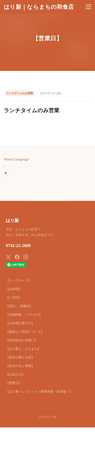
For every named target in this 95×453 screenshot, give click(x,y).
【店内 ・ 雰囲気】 (19, 306)
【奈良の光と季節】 (20, 366)
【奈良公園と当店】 (20, 357)
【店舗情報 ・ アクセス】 (24, 314)
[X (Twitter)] (8, 257)
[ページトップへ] (84, 446)
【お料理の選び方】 (20, 323)
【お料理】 (14, 289)
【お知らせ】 (15, 374)
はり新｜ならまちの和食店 (39, 7)
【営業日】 (14, 383)
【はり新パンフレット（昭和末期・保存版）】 (39, 391)
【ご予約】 (14, 297)
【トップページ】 (18, 280)
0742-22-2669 (18, 245)
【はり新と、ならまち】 (23, 349)
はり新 (12, 220)
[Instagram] (25, 257)
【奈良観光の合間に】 (22, 340)
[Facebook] (17, 257)
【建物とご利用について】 (25, 332)
